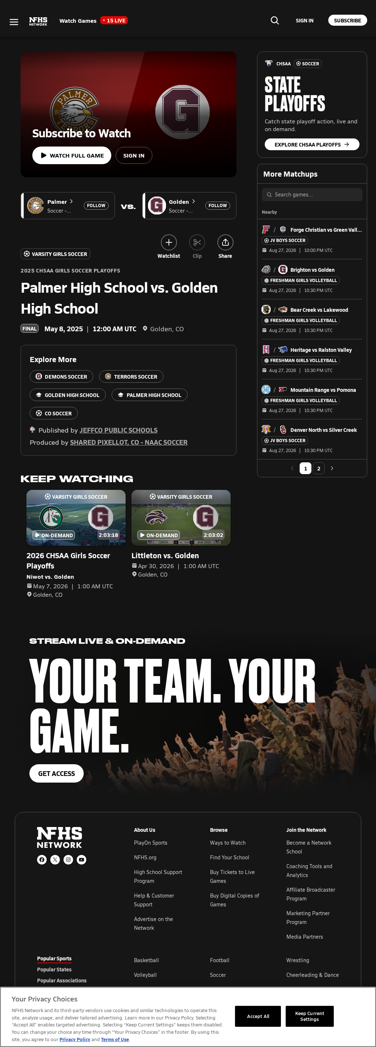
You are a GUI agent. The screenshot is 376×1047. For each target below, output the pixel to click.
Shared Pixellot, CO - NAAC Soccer (129, 442)
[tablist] (74, 969)
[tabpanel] (236, 975)
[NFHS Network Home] (38, 21)
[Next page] (332, 468)
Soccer (218, 974)
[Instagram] (68, 859)
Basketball (146, 960)
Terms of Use (115, 1039)
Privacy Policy (74, 1039)
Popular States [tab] (54, 969)
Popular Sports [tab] (54, 958)
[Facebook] (42, 859)
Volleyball (145, 974)
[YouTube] (81, 859)
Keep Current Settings (310, 1016)
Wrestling (297, 960)
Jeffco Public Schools (119, 429)
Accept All (258, 1016)
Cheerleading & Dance (312, 974)
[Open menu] (14, 22)
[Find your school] (274, 20)
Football (219, 960)
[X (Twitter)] (55, 859)
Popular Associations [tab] (62, 980)
